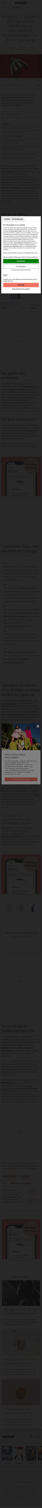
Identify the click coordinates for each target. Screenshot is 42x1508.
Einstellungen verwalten (21, 266)
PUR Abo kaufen (21, 285)
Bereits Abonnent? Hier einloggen (21, 289)
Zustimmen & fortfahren (21, 261)
